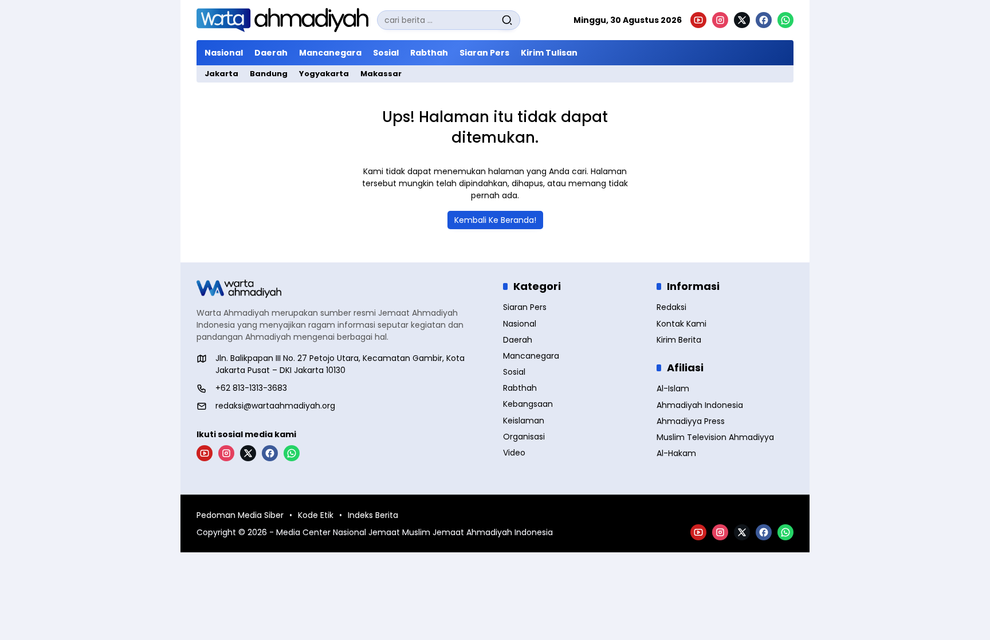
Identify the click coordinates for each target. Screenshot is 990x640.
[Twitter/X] (742, 20)
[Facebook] (764, 20)
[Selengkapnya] (342, 289)
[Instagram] (720, 20)
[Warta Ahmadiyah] (282, 20)
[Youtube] (698, 20)
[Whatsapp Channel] (785, 20)
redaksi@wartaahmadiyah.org (275, 405)
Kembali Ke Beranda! (495, 220)
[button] (507, 20)
